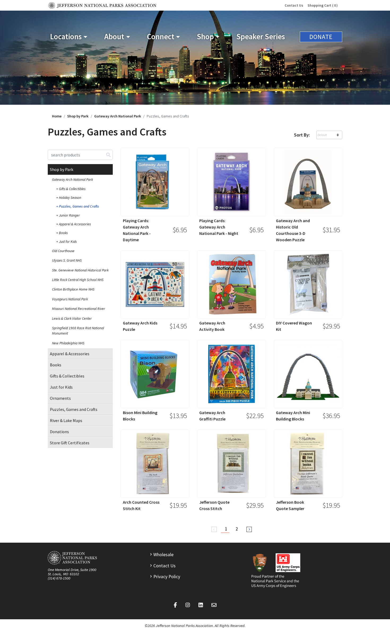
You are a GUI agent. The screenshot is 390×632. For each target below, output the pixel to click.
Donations (59, 431)
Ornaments (60, 398)
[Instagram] (187, 605)
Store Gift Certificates (69, 442)
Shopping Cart (321, 5)
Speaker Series (260, 36)
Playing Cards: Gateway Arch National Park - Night (218, 227)
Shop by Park (78, 116)
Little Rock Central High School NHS (77, 280)
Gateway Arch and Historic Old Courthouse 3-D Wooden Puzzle (293, 230)
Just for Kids (68, 241)
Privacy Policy (166, 577)
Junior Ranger (69, 215)
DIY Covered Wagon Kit (294, 326)
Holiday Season (70, 197)
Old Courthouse (63, 251)
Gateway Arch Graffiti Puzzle (212, 416)
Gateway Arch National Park (117, 116)
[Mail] (214, 605)
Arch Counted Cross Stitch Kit (141, 505)
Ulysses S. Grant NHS (67, 260)
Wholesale (163, 555)
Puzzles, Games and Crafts (79, 206)
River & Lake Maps (66, 420)
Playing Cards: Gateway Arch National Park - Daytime (137, 230)
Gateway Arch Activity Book (212, 326)
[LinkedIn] (200, 605)
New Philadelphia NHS (68, 343)
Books (63, 233)
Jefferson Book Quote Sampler (290, 505)
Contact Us (294, 5)
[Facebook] (175, 605)
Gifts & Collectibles (72, 189)
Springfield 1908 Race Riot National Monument (78, 331)
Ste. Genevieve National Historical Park (80, 270)
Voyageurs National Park (70, 299)
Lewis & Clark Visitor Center (72, 318)
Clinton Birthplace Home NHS (73, 289)
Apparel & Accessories (75, 224)
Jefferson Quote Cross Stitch (214, 505)
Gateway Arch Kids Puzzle (140, 326)
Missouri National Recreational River (78, 308)
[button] (68, 37)
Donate (321, 37)
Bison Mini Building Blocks (140, 416)
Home (57, 116)
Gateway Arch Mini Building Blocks (293, 416)
